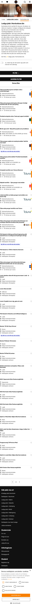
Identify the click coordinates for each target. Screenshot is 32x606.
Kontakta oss (4, 540)
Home (3, 19)
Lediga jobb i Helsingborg (8, 512)
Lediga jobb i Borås (6, 509)
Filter (15, 73)
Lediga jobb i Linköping (7, 516)
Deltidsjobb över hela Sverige (9, 522)
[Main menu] (2, 2)
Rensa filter (16, 83)
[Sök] (25, 2)
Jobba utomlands (6, 525)
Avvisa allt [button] (16, 599)
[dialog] (16, 587)
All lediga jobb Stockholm (8, 493)
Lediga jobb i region (12, 19)
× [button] (30, 570)
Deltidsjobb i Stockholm (7, 496)
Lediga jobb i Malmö (6, 499)
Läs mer (10, 579)
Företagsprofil (5, 554)
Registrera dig (5, 562)
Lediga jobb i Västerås (7, 503)
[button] (16, 603)
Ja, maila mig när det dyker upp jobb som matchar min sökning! (16, 63)
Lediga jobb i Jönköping (8, 506)
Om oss (3, 533)
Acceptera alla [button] (16, 595)
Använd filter (16, 79)
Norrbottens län (24, 19)
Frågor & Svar (5, 536)
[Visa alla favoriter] (7, 2)
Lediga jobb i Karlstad (7, 519)
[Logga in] (29, 2)
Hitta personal (5, 551)
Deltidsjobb (4, 565)
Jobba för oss (5, 543)
